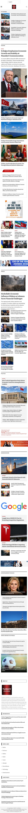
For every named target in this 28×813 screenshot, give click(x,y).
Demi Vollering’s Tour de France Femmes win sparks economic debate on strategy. (13, 180)
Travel (4, 760)
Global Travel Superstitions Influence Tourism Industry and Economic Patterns (13, 185)
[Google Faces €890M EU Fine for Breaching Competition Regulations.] (14, 510)
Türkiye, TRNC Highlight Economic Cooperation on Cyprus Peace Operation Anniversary (14, 420)
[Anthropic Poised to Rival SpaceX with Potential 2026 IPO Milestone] (14, 469)
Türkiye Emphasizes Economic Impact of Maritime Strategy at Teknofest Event (18, 36)
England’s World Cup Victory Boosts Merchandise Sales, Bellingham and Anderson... (13, 646)
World (4, 756)
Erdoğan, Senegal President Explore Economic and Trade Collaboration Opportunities (18, 493)
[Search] (26, 6)
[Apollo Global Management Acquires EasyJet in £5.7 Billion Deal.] (5, 486)
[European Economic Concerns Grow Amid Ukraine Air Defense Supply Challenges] (5, 312)
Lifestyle (5, 763)
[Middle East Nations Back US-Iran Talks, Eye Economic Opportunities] (21, 347)
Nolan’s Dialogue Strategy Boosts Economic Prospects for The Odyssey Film (14, 598)
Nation (4, 747)
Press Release (6, 766)
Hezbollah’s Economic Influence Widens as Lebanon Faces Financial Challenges (18, 29)
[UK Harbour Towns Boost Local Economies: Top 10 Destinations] (5, 16)
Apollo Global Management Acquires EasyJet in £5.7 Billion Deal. (18, 485)
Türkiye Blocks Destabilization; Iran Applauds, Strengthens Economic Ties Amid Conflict (20, 235)
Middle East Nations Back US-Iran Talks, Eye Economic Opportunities (21, 352)
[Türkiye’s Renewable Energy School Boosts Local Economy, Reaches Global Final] (14, 132)
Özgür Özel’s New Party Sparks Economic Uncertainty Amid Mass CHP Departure (12, 415)
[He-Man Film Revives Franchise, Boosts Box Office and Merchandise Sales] (14, 621)
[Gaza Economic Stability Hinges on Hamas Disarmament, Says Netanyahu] (7, 331)
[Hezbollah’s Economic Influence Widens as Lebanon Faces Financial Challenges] (5, 30)
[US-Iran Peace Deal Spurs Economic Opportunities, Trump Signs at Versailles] (7, 363)
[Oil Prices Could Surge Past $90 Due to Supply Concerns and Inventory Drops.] (5, 553)
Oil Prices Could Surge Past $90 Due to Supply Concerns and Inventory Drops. (18, 552)
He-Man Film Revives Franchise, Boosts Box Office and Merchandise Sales (13, 190)
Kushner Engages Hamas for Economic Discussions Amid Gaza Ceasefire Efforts (12, 175)
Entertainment (6, 772)
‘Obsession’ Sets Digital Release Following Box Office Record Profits (14, 607)
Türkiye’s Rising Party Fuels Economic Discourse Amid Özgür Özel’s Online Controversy (14, 406)
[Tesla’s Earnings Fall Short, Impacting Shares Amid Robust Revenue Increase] (14, 536)
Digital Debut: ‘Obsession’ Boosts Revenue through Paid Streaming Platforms (13, 602)
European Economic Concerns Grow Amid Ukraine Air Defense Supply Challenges (18, 312)
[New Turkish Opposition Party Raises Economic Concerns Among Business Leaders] (14, 390)
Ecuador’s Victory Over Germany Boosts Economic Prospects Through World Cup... (13, 651)
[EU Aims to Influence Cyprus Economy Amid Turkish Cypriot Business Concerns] (21, 331)
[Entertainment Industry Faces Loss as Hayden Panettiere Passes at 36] (14, 586)
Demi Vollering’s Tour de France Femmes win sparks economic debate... (14, 642)
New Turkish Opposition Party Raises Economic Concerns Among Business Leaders (13, 382)
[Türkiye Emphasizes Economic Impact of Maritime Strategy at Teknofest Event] (5, 36)
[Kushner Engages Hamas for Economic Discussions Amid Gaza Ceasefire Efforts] (5, 319)
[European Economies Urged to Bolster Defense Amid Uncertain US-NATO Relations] (7, 347)
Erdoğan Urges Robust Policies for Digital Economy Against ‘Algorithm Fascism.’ (12, 411)
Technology (5, 769)
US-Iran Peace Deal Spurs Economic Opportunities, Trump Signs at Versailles (7, 368)
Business (5, 750)
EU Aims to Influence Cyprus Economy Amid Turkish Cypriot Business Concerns (13, 194)
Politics (4, 753)
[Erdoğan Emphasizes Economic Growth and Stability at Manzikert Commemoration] (5, 23)
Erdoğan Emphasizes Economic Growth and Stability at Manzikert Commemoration (18, 22)
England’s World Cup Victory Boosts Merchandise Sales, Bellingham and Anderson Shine (14, 669)
